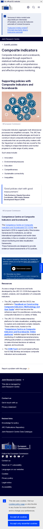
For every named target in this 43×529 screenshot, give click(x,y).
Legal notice (6, 482)
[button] (15, 369)
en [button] (28, 7)
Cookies (5, 474)
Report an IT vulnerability (12, 465)
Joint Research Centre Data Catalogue (17, 432)
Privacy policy (7, 478)
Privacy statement (9, 407)
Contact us (6, 461)
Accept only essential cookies (23, 523)
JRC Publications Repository (13, 427)
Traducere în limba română (17, 28)
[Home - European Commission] (7, 7)
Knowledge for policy (10, 423)
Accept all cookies (18, 517)
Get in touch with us (10, 403)
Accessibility (7, 487)
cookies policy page (17, 504)
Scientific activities (10, 44)
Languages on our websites (13, 469)
